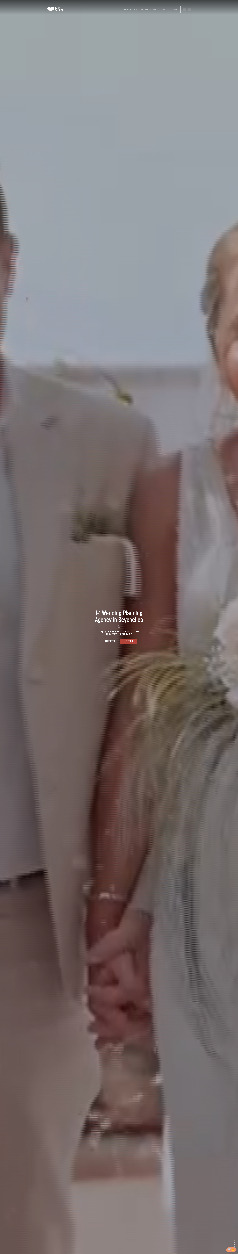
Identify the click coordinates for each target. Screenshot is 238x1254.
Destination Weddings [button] (148, 9)
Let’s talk (129, 641)
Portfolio (164, 9)
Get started (110, 641)
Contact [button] (175, 9)
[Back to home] (55, 9)
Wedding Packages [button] (130, 9)
